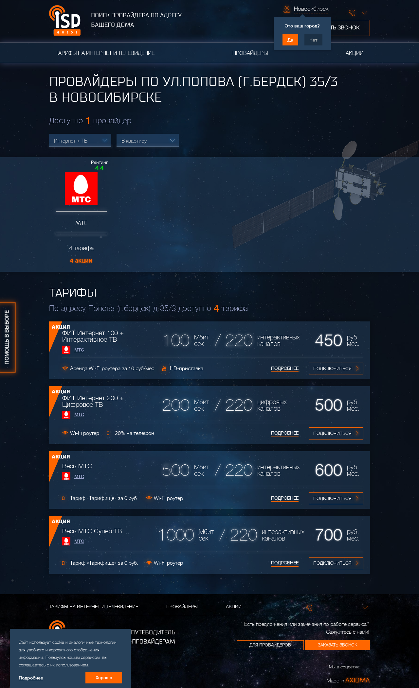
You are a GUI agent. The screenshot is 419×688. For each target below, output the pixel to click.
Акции (354, 53)
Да (290, 40)
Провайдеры (250, 53)
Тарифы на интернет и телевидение (105, 53)
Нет (313, 40)
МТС (79, 350)
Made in (348, 680)
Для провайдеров (270, 645)
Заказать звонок (335, 28)
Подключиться (332, 368)
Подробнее (285, 368)
